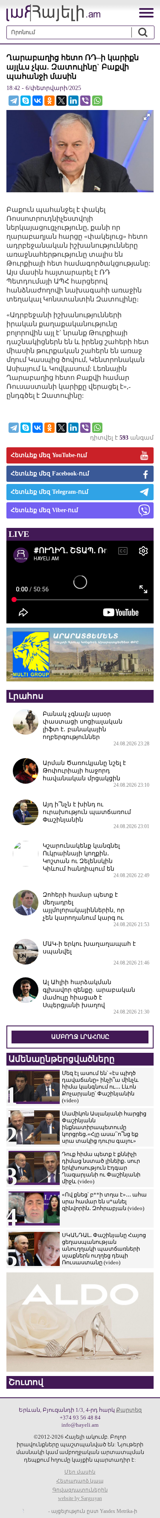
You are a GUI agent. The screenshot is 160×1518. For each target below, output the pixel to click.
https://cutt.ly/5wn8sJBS (75, 1467)
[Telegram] (14, 101)
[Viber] (85, 101)
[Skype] (25, 101)
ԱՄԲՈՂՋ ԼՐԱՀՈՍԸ (80, 1037)
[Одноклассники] (49, 101)
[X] (61, 101)
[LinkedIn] (73, 101)
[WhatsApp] (97, 101)
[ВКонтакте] (37, 101)
